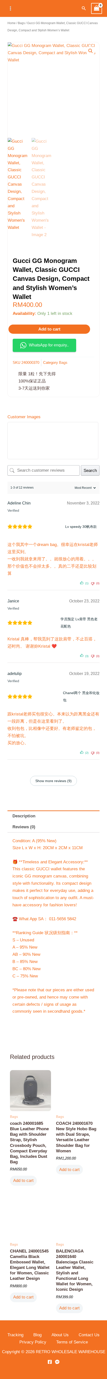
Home (11, 23)
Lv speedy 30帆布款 (81, 527)
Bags (21, 23)
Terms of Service (72, 1342)
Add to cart (49, 329)
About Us (60, 1335)
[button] (84, 8)
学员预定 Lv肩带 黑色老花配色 (79, 622)
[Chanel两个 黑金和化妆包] (49, 697)
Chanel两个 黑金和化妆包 (81, 696)
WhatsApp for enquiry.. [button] (49, 345)
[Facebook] (50, 1362)
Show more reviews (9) (53, 781)
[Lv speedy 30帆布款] (50, 526)
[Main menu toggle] (10, 8)
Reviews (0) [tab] (23, 827)
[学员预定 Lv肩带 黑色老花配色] (48, 622)
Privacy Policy (32, 1342)
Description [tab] (23, 816)
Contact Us (89, 1335)
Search (90, 470)
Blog (37, 1335)
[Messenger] (57, 1362)
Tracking (15, 1335)
